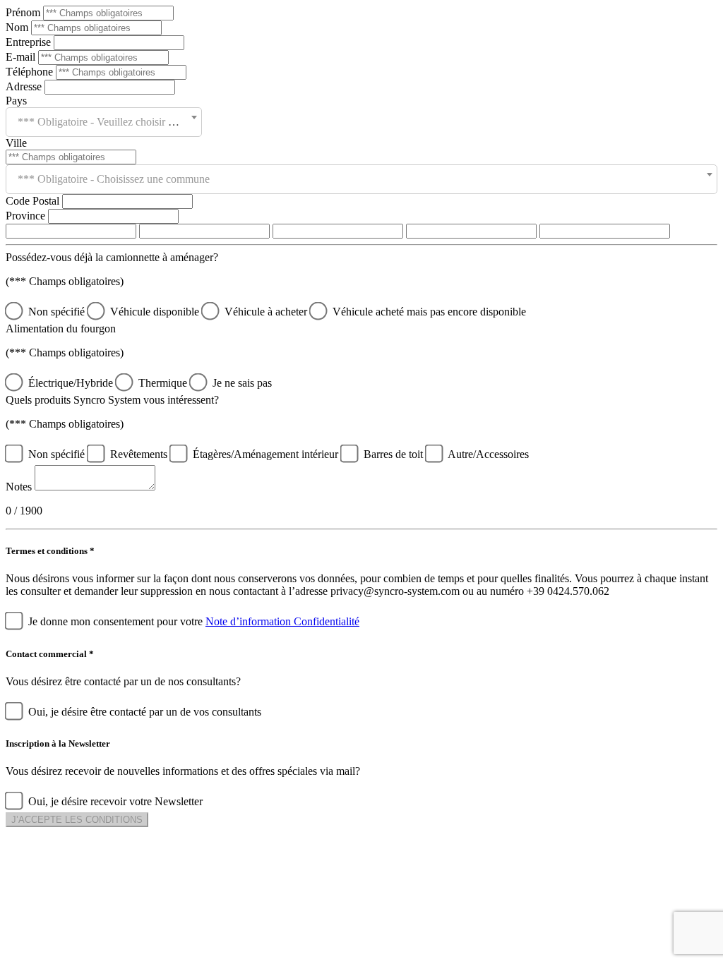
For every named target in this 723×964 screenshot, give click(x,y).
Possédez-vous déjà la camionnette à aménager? (112, 257)
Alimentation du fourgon (61, 329)
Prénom (24, 12)
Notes (19, 487)
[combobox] (104, 122)
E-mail (22, 57)
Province (27, 216)
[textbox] (104, 122)
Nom (18, 27)
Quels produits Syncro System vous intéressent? (112, 400)
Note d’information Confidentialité (282, 621)
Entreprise (30, 42)
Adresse (25, 86)
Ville (16, 143)
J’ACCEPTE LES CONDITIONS (77, 819)
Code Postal (34, 201)
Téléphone (31, 72)
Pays (16, 101)
